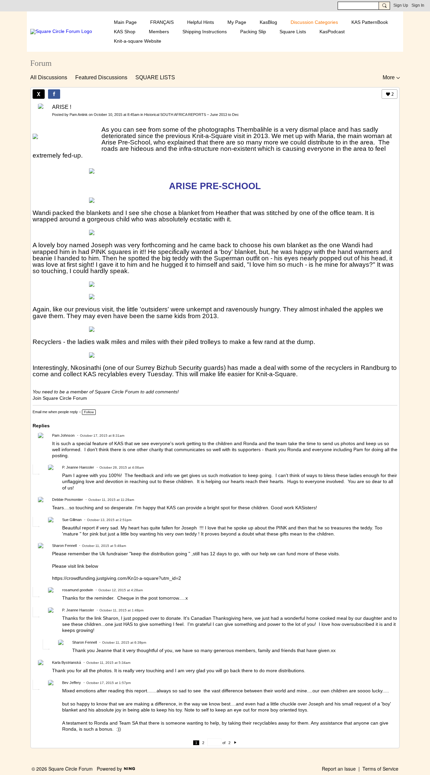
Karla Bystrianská (66, 662)
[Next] (235, 743)
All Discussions (48, 77)
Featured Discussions (101, 77)
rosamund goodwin (77, 590)
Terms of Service (380, 768)
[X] (39, 94)
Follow (89, 412)
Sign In (418, 5)
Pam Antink (79, 115)
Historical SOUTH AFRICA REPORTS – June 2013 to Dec (191, 115)
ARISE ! (61, 107)
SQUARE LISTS (155, 77)
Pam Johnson (63, 435)
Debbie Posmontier (67, 500)
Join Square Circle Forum (60, 398)
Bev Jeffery (71, 683)
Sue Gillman (72, 520)
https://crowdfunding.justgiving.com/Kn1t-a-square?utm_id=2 (116, 578)
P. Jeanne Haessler (78, 467)
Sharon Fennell (64, 546)
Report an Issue (339, 768)
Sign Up (400, 5)
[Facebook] (54, 94)
